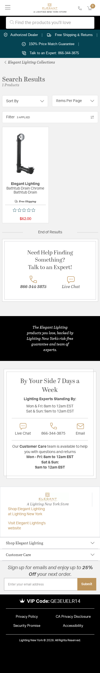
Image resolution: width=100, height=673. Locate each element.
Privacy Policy (27, 617)
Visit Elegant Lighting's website (27, 525)
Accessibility (73, 626)
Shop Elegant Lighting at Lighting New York (26, 511)
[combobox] (50, 23)
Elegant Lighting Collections (31, 62)
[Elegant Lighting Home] (50, 8)
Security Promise (26, 626)
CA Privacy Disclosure (73, 617)
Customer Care (18, 554)
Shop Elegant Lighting (24, 543)
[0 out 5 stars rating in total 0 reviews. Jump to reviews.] (25, 210)
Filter (18, 117)
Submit (86, 584)
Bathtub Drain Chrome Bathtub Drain (25, 190)
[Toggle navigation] (8, 8)
